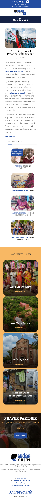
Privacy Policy (20, 483)
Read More (10, 136)
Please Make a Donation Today (20, 485)
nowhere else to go (14, 71)
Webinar (18, 166)
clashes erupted (17, 93)
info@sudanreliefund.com (21, 6)
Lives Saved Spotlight (20, 190)
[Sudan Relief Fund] (19, 13)
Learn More (20, 435)
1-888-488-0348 (21, 5)
